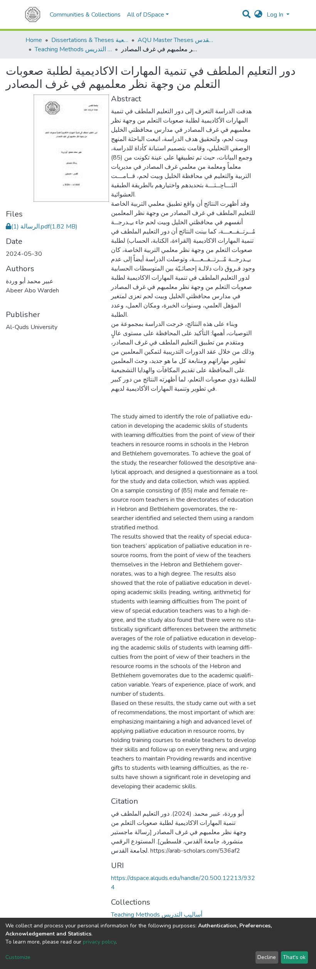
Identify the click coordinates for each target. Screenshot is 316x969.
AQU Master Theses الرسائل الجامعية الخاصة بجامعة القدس (176, 40)
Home (33, 40)
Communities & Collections (85, 14)
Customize (17, 957)
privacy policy (99, 941)
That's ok (294, 957)
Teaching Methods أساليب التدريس (73, 49)
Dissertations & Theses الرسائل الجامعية (89, 40)
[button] (258, 14)
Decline (266, 957)
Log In (276, 14)
